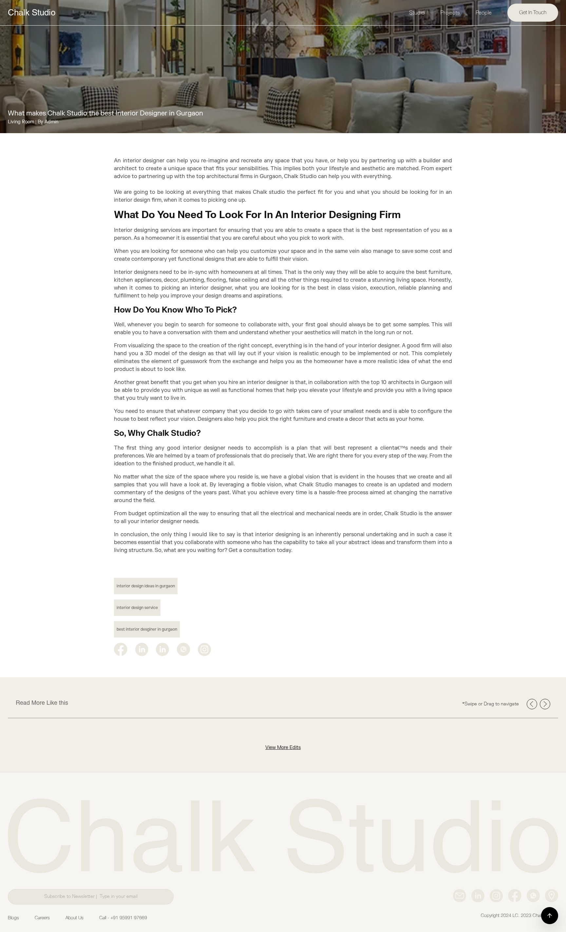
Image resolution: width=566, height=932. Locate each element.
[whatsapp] (183, 649)
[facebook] (120, 649)
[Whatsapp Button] (533, 895)
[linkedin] (141, 649)
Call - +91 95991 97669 (123, 918)
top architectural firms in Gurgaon (239, 176)
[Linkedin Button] (477, 895)
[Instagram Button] (204, 649)
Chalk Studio (31, 12)
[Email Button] (459, 895)
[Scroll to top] (549, 915)
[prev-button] (532, 704)
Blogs (13, 918)
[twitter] (162, 649)
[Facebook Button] (514, 895)
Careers (42, 918)
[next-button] (545, 704)
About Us (75, 918)
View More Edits (283, 747)
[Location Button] (551, 895)
